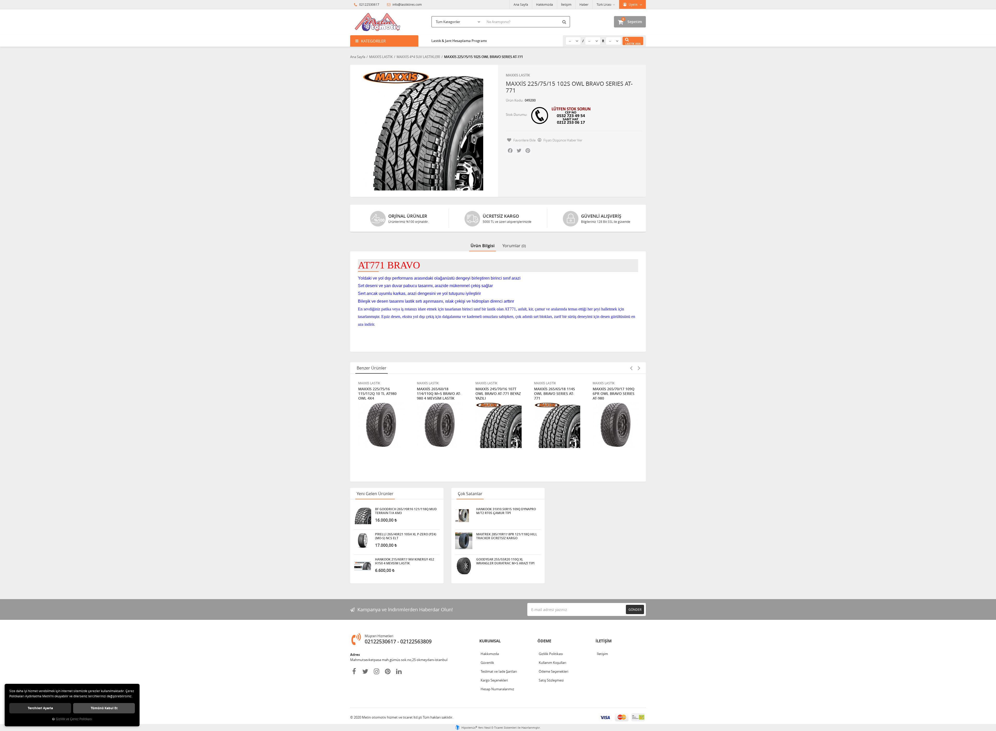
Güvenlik (487, 662)
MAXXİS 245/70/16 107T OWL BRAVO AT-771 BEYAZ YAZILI (498, 394)
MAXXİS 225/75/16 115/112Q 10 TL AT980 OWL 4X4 (377, 394)
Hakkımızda (544, 4)
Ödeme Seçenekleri (553, 671)
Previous (631, 368)
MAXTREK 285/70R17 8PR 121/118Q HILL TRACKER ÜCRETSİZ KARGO (506, 536)
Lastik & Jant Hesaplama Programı (459, 40)
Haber (584, 4)
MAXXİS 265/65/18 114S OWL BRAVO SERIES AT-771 (554, 394)
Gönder (634, 609)
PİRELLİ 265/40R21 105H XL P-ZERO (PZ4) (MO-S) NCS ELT (405, 536)
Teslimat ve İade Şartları (499, 671)
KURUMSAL (490, 641)
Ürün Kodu (514, 100)
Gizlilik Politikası (551, 653)
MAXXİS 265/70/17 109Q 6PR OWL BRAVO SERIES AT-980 (613, 394)
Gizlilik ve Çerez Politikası (74, 719)
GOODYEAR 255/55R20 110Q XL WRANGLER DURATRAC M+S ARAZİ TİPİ (505, 561)
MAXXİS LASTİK (518, 75)
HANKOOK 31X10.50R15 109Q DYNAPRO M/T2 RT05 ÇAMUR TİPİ (506, 511)
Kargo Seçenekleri (494, 680)
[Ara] (565, 21)
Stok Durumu (516, 114)
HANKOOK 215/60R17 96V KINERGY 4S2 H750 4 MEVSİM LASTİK (404, 561)
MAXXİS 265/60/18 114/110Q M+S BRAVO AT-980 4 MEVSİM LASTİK (439, 394)
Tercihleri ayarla (40, 708)
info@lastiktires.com (407, 4)
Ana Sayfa (521, 4)
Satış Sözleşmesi (551, 680)
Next (639, 368)
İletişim (566, 4)
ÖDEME (544, 641)
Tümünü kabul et (104, 708)
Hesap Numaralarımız (497, 689)
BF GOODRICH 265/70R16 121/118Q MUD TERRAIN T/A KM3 (406, 511)
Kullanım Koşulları (552, 662)
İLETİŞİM (604, 641)
